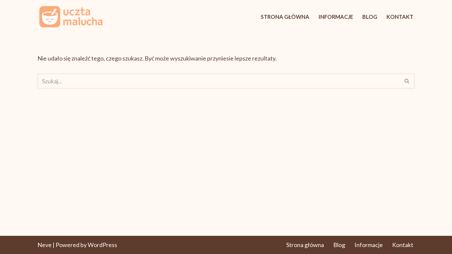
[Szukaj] (407, 81)
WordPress (102, 244)
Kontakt (399, 17)
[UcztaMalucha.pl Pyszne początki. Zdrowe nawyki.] (70, 16)
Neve (44, 244)
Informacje (336, 17)
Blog (369, 17)
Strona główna (285, 17)
